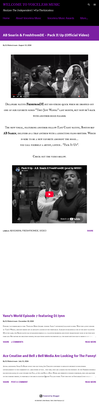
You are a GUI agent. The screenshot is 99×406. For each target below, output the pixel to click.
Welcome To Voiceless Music (31, 4)
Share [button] (90, 231)
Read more (90, 342)
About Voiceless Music (28, 18)
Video (42, 230)
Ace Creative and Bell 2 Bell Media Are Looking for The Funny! (49, 356)
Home (6, 18)
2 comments (17, 342)
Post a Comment (19, 382)
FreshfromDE (30, 230)
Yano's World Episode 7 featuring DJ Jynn (34, 316)
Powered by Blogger (51, 396)
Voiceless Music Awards (60, 18)
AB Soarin (15, 230)
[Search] (88, 4)
